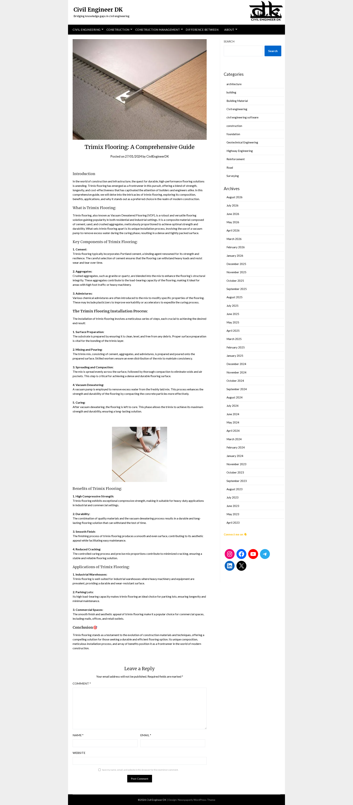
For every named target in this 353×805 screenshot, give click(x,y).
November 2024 (236, 372)
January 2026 (235, 255)
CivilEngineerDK (157, 156)
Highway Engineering (240, 150)
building (231, 92)
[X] (241, 566)
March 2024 (234, 439)
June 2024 (233, 414)
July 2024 (232, 405)
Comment (82, 683)
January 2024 (235, 455)
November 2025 (236, 272)
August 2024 (235, 397)
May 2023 (233, 514)
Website (79, 752)
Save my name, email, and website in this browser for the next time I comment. (140, 769)
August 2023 (235, 489)
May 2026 (233, 222)
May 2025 (233, 322)
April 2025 (233, 330)
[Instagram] (230, 554)
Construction (117, 29)
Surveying (233, 175)
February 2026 (236, 247)
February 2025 (236, 347)
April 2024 (233, 430)
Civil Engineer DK (98, 9)
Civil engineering (87, 29)
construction (234, 125)
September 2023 (237, 480)
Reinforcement (236, 159)
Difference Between (202, 29)
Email (145, 735)
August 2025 (235, 297)
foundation (233, 134)
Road (230, 167)
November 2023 (236, 464)
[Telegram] (265, 554)
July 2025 (232, 305)
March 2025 (234, 339)
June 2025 (233, 314)
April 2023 (233, 522)
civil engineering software (242, 117)
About (229, 29)
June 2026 (233, 214)
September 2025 (237, 289)
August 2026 (235, 197)
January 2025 (235, 355)
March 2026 (234, 239)
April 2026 (233, 230)
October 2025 (235, 280)
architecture (234, 84)
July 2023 (232, 497)
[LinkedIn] (230, 566)
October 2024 (235, 380)
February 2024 (236, 447)
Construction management (157, 29)
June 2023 (233, 505)
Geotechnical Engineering (242, 142)
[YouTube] (253, 554)
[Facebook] (241, 554)
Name (78, 735)
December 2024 (236, 364)
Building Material (237, 100)
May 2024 (233, 422)
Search (229, 41)
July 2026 (232, 205)
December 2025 (236, 264)
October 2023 (235, 472)
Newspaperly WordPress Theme (196, 799)
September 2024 (237, 389)
